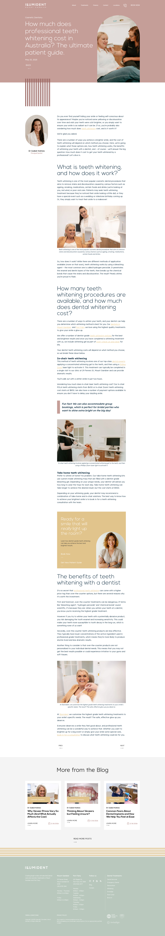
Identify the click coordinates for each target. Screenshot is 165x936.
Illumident (64, 714)
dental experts (118, 361)
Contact (105, 5)
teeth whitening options (101, 335)
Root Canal (110, 895)
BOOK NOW (135, 5)
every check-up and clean (108, 342)
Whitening (110, 888)
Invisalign (110, 891)
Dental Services (112, 879)
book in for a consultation (68, 735)
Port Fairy (80, 327)
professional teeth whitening (86, 590)
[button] (116, 5)
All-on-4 (109, 898)
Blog (90, 885)
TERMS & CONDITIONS (31, 915)
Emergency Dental (113, 882)
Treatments (84, 5)
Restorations (111, 885)
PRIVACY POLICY (62, 915)
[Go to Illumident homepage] (47, 5)
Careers (91, 888)
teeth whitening (89, 128)
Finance (95, 5)
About (74, 5)
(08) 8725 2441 (62, 886)
